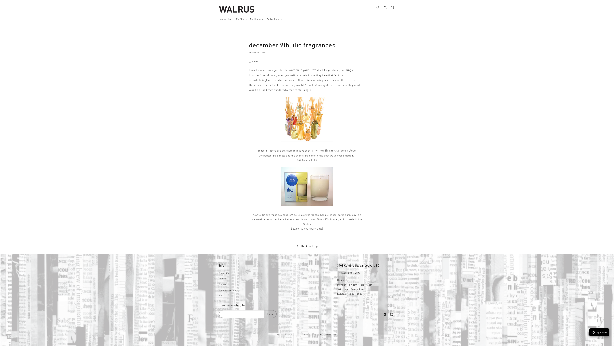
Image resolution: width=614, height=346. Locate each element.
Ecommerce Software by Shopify (307, 335)
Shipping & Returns (229, 289)
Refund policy (331, 335)
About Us (224, 273)
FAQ (221, 295)
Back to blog (309, 246)
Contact (223, 284)
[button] (241, 19)
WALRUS (288, 335)
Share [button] (255, 61)
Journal (223, 278)
